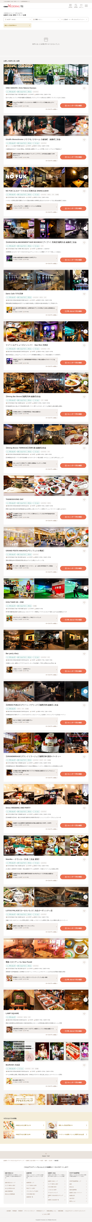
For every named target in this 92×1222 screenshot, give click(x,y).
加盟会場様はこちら (51, 1210)
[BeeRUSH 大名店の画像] (46, 1051)
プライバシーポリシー (29, 1210)
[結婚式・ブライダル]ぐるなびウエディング (14, 1160)
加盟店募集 (60, 1210)
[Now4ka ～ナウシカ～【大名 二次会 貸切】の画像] (46, 845)
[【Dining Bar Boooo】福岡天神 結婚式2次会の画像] (46, 383)
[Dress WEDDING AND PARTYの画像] (46, 794)
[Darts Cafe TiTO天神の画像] (46, 280)
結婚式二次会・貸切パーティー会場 (34, 1160)
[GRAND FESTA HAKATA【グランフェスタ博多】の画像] (46, 537)
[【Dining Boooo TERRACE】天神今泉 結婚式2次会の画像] (46, 434)
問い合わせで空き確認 (74, 311)
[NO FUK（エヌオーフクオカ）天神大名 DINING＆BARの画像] (46, 177)
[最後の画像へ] (85, 74)
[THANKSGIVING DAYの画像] (46, 485)
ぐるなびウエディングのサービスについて (75, 1210)
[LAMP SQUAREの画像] (46, 1000)
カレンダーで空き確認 (74, 105)
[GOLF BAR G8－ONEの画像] (46, 588)
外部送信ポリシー (40, 1210)
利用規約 (14, 1210)
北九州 (50, 1160)
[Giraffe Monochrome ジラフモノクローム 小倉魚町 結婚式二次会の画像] (46, 126)
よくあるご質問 (46, 1214)
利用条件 (20, 1210)
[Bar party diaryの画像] (46, 640)
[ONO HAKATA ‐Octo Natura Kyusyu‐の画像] (46, 74)
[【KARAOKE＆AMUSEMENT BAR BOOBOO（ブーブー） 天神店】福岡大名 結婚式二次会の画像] (46, 228)
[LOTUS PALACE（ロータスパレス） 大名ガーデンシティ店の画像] (46, 897)
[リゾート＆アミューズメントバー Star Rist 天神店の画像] (46, 331)
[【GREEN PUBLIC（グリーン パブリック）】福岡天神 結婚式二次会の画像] (46, 691)
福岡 (46, 1160)
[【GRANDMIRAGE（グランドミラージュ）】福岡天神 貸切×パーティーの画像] (46, 743)
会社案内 (9, 1210)
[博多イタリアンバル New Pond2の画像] (46, 948)
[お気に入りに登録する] (84, 88)
